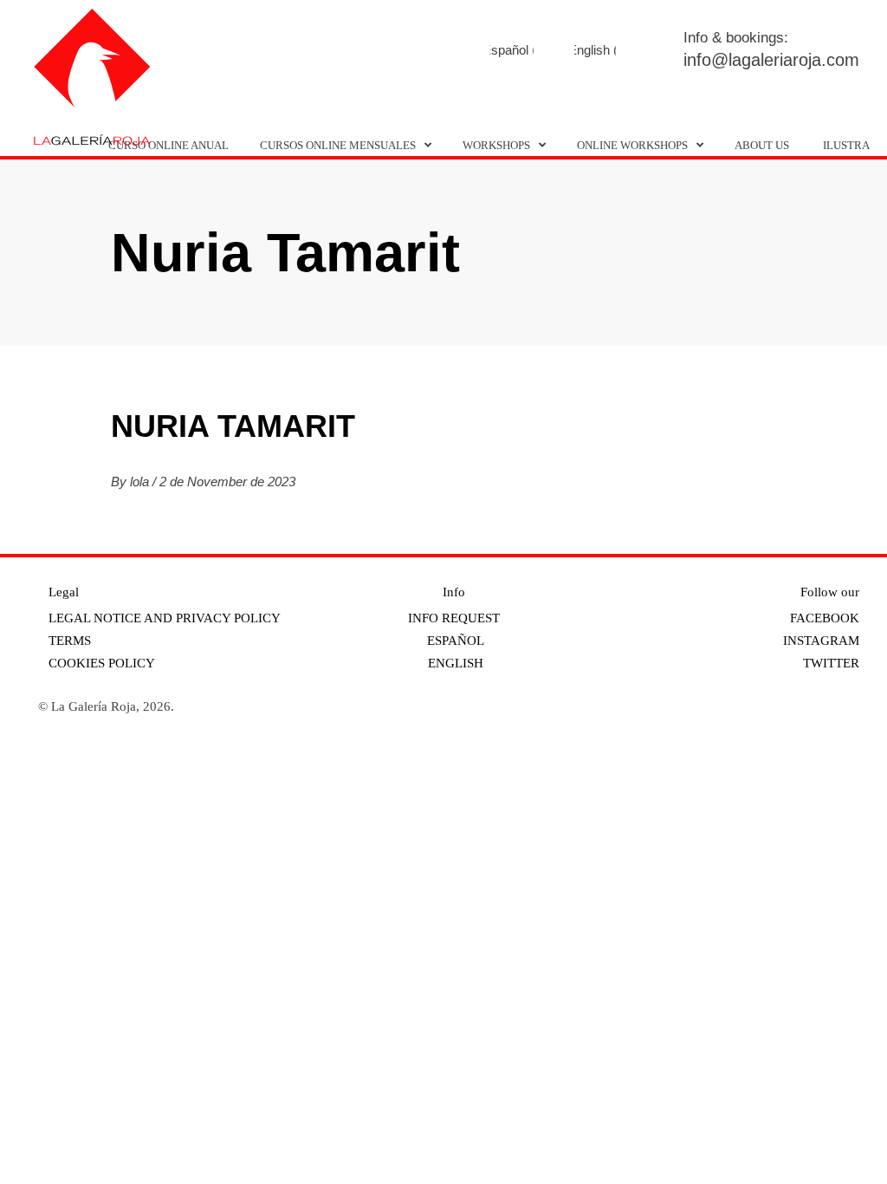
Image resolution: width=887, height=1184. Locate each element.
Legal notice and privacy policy (165, 618)
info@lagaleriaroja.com (771, 59)
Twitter (543, 51)
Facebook (447, 51)
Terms (70, 640)
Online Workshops (632, 145)
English (453, 663)
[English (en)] (595, 50)
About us (762, 145)
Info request (454, 618)
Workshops (496, 145)
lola (141, 481)
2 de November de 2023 (227, 481)
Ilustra (846, 145)
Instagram (495, 51)
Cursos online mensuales (338, 145)
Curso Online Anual (168, 145)
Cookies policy (102, 663)
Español (454, 640)
